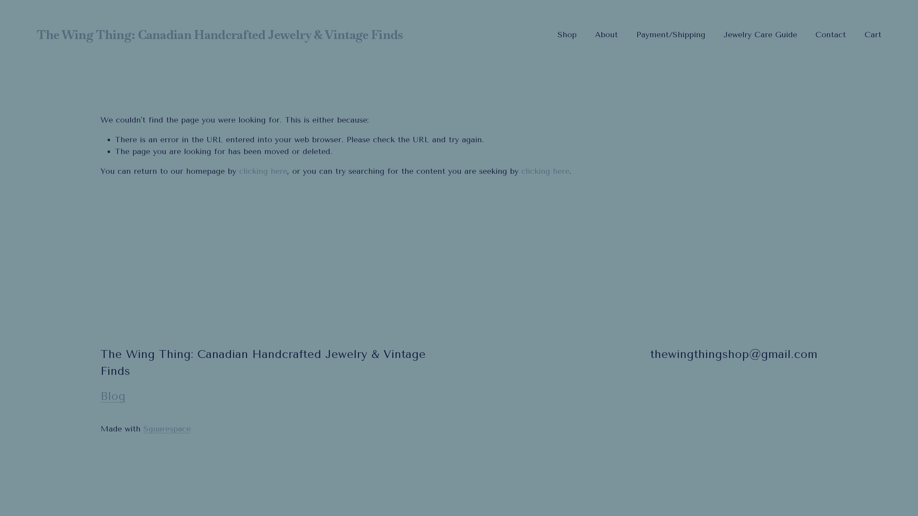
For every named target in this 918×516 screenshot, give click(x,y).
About (606, 34)
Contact (830, 34)
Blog (113, 396)
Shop (567, 34)
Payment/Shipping (670, 34)
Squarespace (167, 429)
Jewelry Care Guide (760, 34)
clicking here (263, 171)
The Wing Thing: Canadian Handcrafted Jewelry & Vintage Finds (220, 35)
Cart (873, 34)
